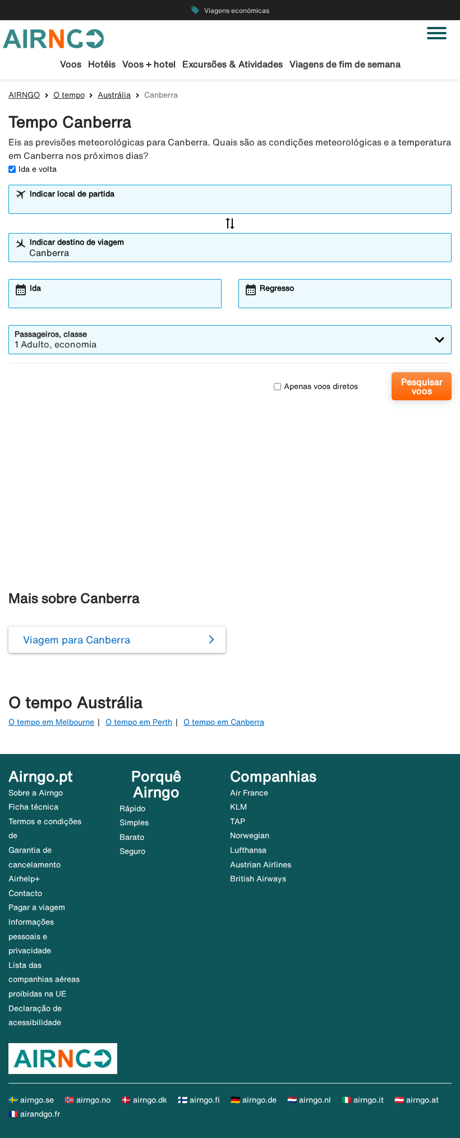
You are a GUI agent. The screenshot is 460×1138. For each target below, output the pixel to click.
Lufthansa (248, 850)
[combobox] (237, 204)
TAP (237, 821)
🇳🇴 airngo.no (88, 1100)
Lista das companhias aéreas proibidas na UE (44, 979)
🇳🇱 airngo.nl (309, 1100)
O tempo (69, 95)
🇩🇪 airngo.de (254, 1100)
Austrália (114, 95)
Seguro (132, 851)
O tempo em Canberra (223, 722)
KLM (238, 807)
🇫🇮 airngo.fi (199, 1100)
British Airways (258, 879)
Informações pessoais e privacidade (31, 936)
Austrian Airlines (260, 865)
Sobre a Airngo (35, 793)
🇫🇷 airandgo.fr (34, 1114)
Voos (70, 64)
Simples (134, 822)
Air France (249, 793)
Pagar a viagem (36, 907)
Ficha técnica (33, 807)
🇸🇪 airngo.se (31, 1100)
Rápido (132, 808)
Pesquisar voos (422, 386)
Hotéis (102, 64)
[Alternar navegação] (437, 33)
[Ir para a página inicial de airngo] (53, 37)
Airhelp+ (24, 879)
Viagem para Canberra (76, 639)
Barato (131, 837)
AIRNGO (24, 95)
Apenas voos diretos (321, 386)
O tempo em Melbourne (51, 722)
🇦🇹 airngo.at (416, 1100)
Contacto (25, 893)
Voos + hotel (149, 64)
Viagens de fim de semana (345, 64)
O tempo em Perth (138, 722)
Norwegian (249, 835)
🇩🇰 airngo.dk (144, 1100)
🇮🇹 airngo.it (363, 1100)
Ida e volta (38, 169)
